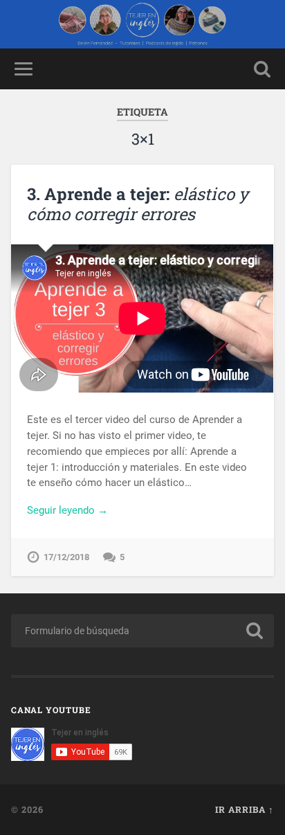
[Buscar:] (142, 630)
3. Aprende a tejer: (137, 204)
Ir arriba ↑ (244, 809)
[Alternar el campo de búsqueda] (262, 68)
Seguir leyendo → (67, 510)
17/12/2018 (66, 557)
